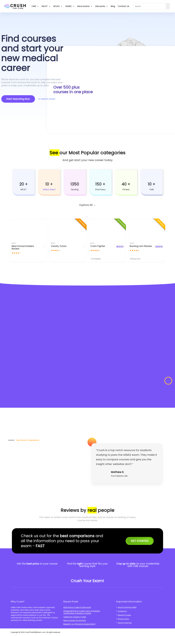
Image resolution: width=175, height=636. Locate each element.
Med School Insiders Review (23, 247)
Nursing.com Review (141, 246)
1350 (74, 184)
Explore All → (87, 205)
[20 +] (23, 176)
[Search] (168, 6)
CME (34, 6)
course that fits (92, 563)
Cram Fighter (97, 246)
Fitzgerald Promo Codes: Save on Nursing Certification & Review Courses (81, 612)
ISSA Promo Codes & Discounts (77, 607)
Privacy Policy (123, 619)
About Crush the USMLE (127, 607)
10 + (49, 184)
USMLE (68, 6)
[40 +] (126, 176)
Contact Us (123, 6)
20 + (23, 184)
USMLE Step (48, 189)
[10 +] (49, 176)
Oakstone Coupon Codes (74, 617)
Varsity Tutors (58, 246)
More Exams (83, 6)
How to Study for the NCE (74, 620)
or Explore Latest (46, 98)
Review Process (124, 615)
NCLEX (56, 6)
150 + (100, 184)
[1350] (74, 176)
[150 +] (100, 176)
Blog (113, 6)
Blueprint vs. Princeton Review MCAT (79, 624)
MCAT (45, 6)
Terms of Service (125, 622)
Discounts (100, 6)
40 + (126, 184)
